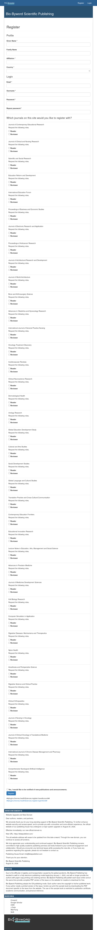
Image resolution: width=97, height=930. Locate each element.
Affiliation (11, 58)
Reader (13, 131)
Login (90, 3)
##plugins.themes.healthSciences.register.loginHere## (27, 800)
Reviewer (14, 134)
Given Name (12, 41)
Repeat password (14, 108)
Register (81, 3)
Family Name (12, 49)
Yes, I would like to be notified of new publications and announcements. (37, 789)
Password (11, 99)
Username (11, 91)
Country (10, 67)
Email (9, 82)
